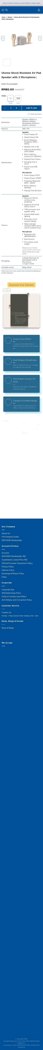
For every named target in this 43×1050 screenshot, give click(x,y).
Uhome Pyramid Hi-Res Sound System (32, 463)
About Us (6, 533)
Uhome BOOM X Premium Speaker (11, 508)
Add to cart (31, 108)
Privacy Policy (8, 566)
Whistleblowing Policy (11, 593)
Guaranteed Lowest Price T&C (15, 560)
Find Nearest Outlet (10, 537)
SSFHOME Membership (12, 540)
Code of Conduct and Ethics (14, 596)
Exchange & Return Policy (13, 573)
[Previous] (3, 38)
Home (3, 17)
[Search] (6, 10)
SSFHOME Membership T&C (14, 556)
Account (5, 553)
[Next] (40, 38)
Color (3, 96)
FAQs (4, 577)
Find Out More (36, 114)
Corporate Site (8, 589)
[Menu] (3, 10)
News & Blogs (8, 628)
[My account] (38, 10)
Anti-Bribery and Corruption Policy (17, 600)
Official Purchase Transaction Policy (17, 563)
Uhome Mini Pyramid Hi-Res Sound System (11, 463)
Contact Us (6, 612)
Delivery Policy (8, 570)
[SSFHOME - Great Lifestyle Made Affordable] (21, 10)
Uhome (10, 17)
